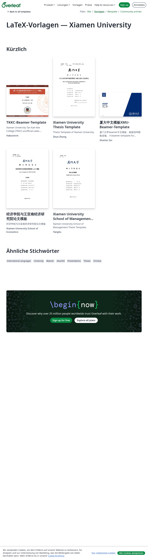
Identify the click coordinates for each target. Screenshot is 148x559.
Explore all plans (86, 320)
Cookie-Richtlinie (56, 555)
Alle (89, 11)
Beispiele (112, 11)
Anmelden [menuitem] (139, 4)
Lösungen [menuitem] (62, 4)
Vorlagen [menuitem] (78, 4)
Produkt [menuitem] (48, 4)
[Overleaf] (11, 5)
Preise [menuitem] (88, 4)
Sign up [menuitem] (124, 4)
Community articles (131, 11)
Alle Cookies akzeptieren (131, 553)
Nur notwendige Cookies (103, 552)
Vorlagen (99, 11)
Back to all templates (19, 11)
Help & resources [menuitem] (104, 4)
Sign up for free (61, 320)
